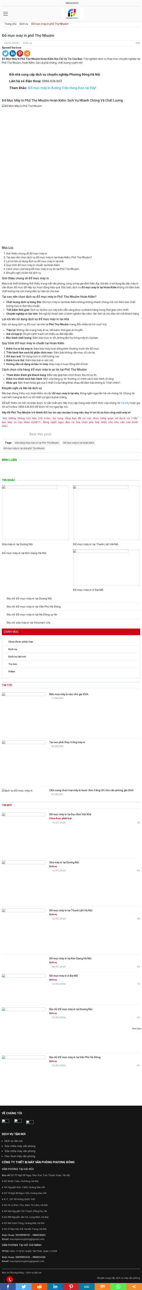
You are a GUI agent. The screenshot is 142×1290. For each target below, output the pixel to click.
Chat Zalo (136, 1029)
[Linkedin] (12, 53)
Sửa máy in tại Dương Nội (17, 544)
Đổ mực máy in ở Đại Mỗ (88, 590)
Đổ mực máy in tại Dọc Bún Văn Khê (70, 814)
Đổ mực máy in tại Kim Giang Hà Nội (24, 553)
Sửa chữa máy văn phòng (20, 1146)
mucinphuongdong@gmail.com (27, 1239)
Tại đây (125, 402)
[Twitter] (5, 53)
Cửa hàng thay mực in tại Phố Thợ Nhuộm (37, 443)
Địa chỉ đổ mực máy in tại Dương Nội (29, 598)
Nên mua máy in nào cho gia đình (68, 694)
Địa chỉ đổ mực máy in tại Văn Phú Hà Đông (34, 606)
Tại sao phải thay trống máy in (67, 742)
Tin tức (12, 664)
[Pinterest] (20, 53)
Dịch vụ (12, 649)
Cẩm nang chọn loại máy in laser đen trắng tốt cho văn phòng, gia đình (91, 790)
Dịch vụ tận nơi (14, 1141)
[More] (27, 53)
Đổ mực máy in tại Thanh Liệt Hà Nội (95, 544)
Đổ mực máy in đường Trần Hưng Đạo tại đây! (62, 88)
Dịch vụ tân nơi (17, 656)
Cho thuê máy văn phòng (20, 1156)
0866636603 (72, 3)
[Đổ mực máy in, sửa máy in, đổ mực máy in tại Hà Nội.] (72, 13)
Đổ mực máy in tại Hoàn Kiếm (78, 443)
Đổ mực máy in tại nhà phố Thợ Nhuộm (24, 448)
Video (11, 671)
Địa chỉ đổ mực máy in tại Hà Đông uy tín (32, 614)
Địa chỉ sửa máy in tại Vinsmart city (28, 622)
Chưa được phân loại (20, 641)
